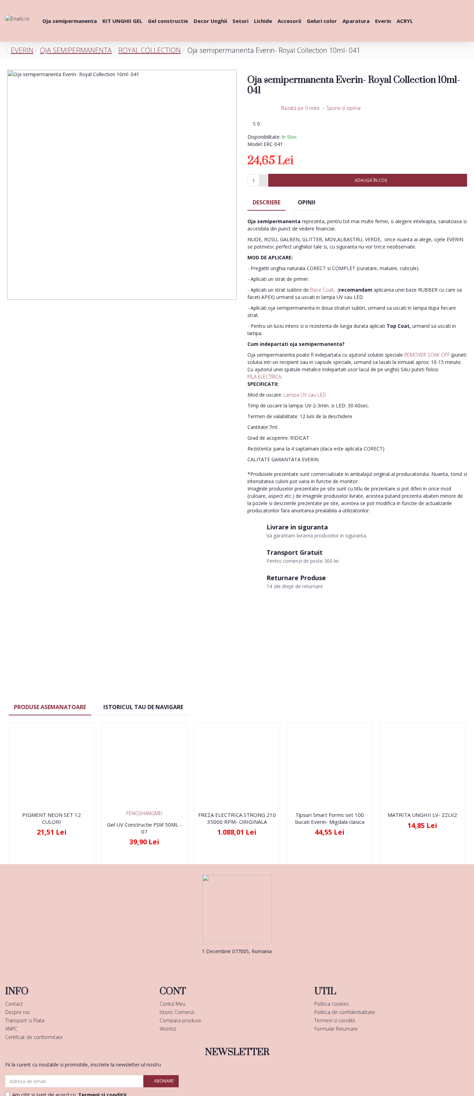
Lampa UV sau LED (304, 394)
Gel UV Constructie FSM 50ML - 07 (144, 828)
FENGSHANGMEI (144, 813)
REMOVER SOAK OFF (427, 354)
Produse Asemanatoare (50, 707)
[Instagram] (247, 965)
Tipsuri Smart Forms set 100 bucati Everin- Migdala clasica (329, 818)
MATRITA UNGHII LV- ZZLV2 (422, 815)
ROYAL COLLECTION (149, 50)
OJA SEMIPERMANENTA (76, 50)
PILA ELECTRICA (264, 376)
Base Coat (321, 289)
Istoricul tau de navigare (143, 707)
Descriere (266, 202)
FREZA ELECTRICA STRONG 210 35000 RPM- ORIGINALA (237, 818)
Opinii (306, 202)
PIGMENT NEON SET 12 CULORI (51, 818)
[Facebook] (226, 965)
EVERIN (22, 50)
